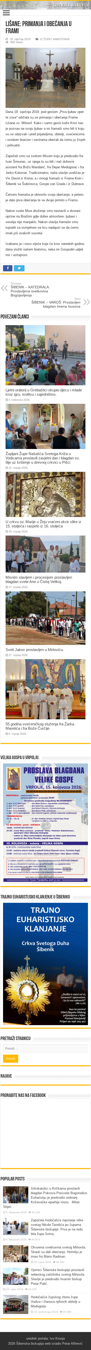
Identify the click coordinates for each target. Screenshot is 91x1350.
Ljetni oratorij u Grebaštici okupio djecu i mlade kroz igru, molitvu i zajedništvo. (44, 392)
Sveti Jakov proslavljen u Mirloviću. (35, 649)
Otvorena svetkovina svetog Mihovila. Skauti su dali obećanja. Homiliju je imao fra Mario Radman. (58, 1251)
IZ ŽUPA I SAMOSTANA (55, 39)
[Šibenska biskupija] (45, 5)
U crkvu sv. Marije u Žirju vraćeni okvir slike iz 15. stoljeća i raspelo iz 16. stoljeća (43, 524)
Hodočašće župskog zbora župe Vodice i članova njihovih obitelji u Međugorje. (55, 1301)
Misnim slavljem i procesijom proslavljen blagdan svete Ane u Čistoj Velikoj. (39, 579)
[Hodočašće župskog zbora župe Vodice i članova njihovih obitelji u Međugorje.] (15, 1304)
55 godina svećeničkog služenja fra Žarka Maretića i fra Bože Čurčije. (40, 726)
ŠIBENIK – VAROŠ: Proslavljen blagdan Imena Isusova (55, 302)
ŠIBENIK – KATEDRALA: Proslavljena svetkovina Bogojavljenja (30, 289)
